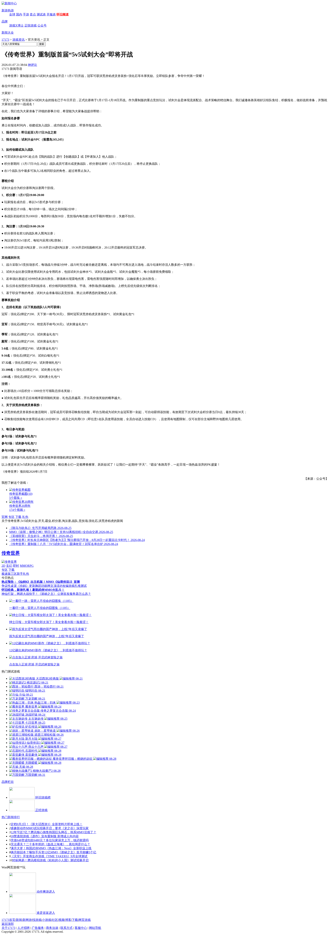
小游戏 (46, 919)
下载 (18, 516)
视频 (61, 919)
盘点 (33, 14)
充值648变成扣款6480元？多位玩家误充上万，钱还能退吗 (50, 840)
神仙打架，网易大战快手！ (20, 593)
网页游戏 (84, 919)
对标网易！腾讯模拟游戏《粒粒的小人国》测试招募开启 (50, 860)
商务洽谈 (52, 927)
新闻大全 (8, 32)
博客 (68, 919)
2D (3, 565)
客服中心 (81, 927)
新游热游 (8, 10)
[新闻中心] (9, 3)
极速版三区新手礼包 (15, 573)
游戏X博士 (16, 25)
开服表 (51, 14)
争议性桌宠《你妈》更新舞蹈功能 (24, 585)
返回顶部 (8, 923)
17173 (5, 39)
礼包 (25, 516)
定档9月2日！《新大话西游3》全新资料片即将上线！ (46, 824)
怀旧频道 (63, 14)
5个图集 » (15, 497)
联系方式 (66, 927)
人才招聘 (23, 927)
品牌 (5, 21)
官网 (5, 516)
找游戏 (36, 919)
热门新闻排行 (11, 817)
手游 (26, 14)
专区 (11, 516)
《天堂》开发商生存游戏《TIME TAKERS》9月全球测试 (49, 856)
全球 (12, 14)
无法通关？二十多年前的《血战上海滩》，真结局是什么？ (50, 844)
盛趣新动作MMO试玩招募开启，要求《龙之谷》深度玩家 (50, 828)
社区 (55, 919)
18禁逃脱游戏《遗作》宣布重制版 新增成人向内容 (45, 836)
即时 (16, 565)
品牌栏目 (8, 781)
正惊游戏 (30, 25)
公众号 (42, 25)
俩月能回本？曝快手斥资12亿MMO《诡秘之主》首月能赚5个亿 (53, 852)
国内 (19, 14)
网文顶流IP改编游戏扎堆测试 (67, 585)
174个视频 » (17, 509)
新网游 (27, 919)
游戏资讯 (18, 39)
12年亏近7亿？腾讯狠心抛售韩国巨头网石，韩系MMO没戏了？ (53, 832)
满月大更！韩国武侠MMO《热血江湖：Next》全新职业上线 (51, 848)
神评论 (32, 64)
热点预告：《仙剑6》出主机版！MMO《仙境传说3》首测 (41, 581)
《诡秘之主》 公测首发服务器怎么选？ (64, 593)
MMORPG (27, 565)
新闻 (19, 919)
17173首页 (8, 919)
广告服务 (38, 927)
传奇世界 (11, 553)
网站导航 (95, 927)
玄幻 (9, 565)
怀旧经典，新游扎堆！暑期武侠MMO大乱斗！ (33, 589)
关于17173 (8, 927)
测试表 (41, 14)
